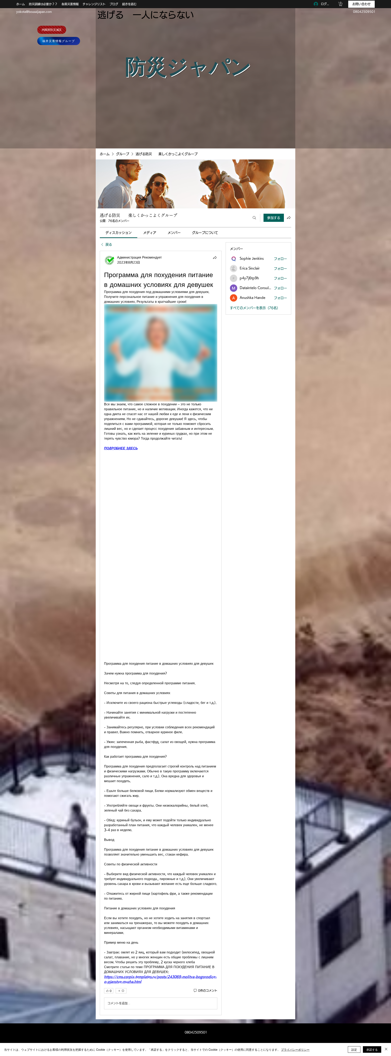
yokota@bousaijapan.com (34, 11)
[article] (161, 633)
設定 (354, 1049)
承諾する (372, 1049)
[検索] (254, 218)
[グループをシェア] (288, 217)
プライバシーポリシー (295, 1049)
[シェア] (214, 257)
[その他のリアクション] (121, 990)
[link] (118, 232)
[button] (340, 4)
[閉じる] (386, 1049)
